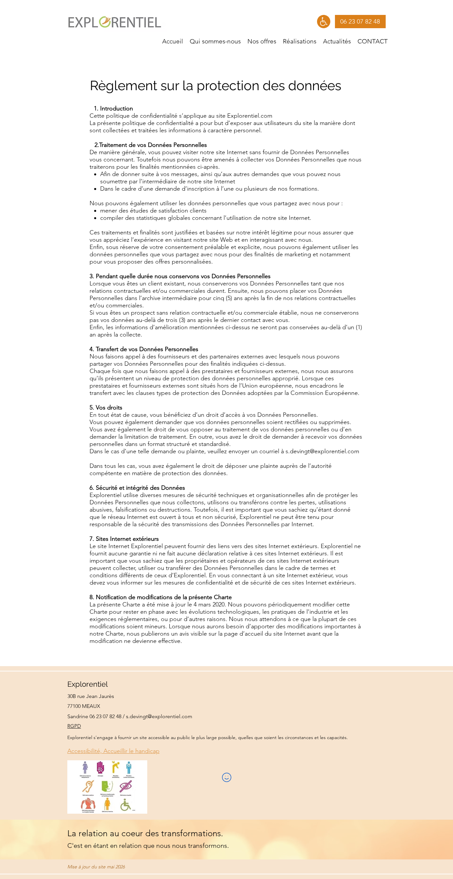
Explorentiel (87, 684)
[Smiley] (226, 777)
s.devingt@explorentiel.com (322, 451)
